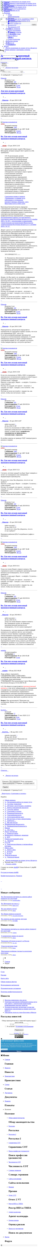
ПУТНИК (15, 921)
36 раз (18, 87)
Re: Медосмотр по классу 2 (10, 903)
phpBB (16, 867)
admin (3, 124)
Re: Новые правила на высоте (11, 914)
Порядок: (19, 783)
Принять (19, 1051)
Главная (6, 2)
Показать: (5, 781)
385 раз (18, 132)
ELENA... (4, 710)
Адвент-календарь (14, 39)
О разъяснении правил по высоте (12, 936)
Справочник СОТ (14, 1143)
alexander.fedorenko (17, 915)
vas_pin (14, 943)
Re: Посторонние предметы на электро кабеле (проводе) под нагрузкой (16, 897)
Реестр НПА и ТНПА (16, 1204)
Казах (14, 948)
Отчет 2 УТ (11, 34)
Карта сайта (5, 978)
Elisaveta (3, 78)
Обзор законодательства (13, 15)
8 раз (17, 717)
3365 (15, 127)
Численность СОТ (14, 27)
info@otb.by (25, 1034)
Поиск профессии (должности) (19, 1151)
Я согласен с (20, 1026)
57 (14, 713)
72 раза (18, 131)
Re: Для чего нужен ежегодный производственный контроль (14, 137)
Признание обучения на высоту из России (15, 941)
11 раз (18, 719)
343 (15, 82)
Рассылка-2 (11, 20)
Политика (4, 1049)
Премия (11, 1187)
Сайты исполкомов (14, 30)
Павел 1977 (15, 905)
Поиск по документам (12, 43)
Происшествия (9, 6)
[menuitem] (10, 864)
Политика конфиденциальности (11, 992)
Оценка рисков (13, 41)
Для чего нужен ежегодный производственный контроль (13, 92)
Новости (7, 4)
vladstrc (14, 932)
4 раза (18, 657)
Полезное (7, 13)
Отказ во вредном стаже (9, 946)
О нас (3, 972)
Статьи (6, 8)
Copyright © (16, 1033)
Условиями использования (24, 1026)
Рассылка (11, 18)
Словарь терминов (14, 29)
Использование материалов (10, 985)
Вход (2, 70)
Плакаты (7, 11)
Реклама (3, 975)
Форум (6, 46)
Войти (4, 63)
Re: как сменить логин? (9, 909)
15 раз (18, 85)
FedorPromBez (16, 900)
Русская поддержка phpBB (9, 872)
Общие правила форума (9, 982)
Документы (8, 9)
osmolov (3, 650)
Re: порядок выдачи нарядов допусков (14, 919)
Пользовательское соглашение (11, 988)
